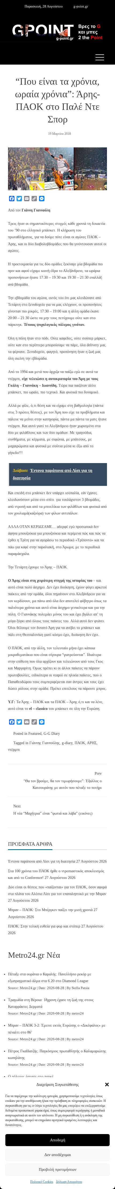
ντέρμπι (14, 750)
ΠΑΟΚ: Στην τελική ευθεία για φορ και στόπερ (44, 926)
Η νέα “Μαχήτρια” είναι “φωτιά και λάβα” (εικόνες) (53, 809)
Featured (34, 734)
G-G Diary (52, 734)
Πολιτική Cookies (41, 1182)
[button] (107, 1084)
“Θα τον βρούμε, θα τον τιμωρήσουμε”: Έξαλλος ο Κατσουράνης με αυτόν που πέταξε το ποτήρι (63, 780)
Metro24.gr (28, 988)
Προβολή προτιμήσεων (57, 1169)
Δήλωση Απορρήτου (69, 1182)
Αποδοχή (57, 1140)
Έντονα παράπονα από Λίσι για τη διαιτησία (41, 861)
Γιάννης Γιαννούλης (44, 743)
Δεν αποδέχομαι (57, 1155)
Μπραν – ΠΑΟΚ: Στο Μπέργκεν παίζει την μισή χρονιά (50, 910)
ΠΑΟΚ (80, 743)
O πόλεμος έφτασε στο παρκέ (30, 1077)
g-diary (67, 743)
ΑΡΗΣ (92, 743)
